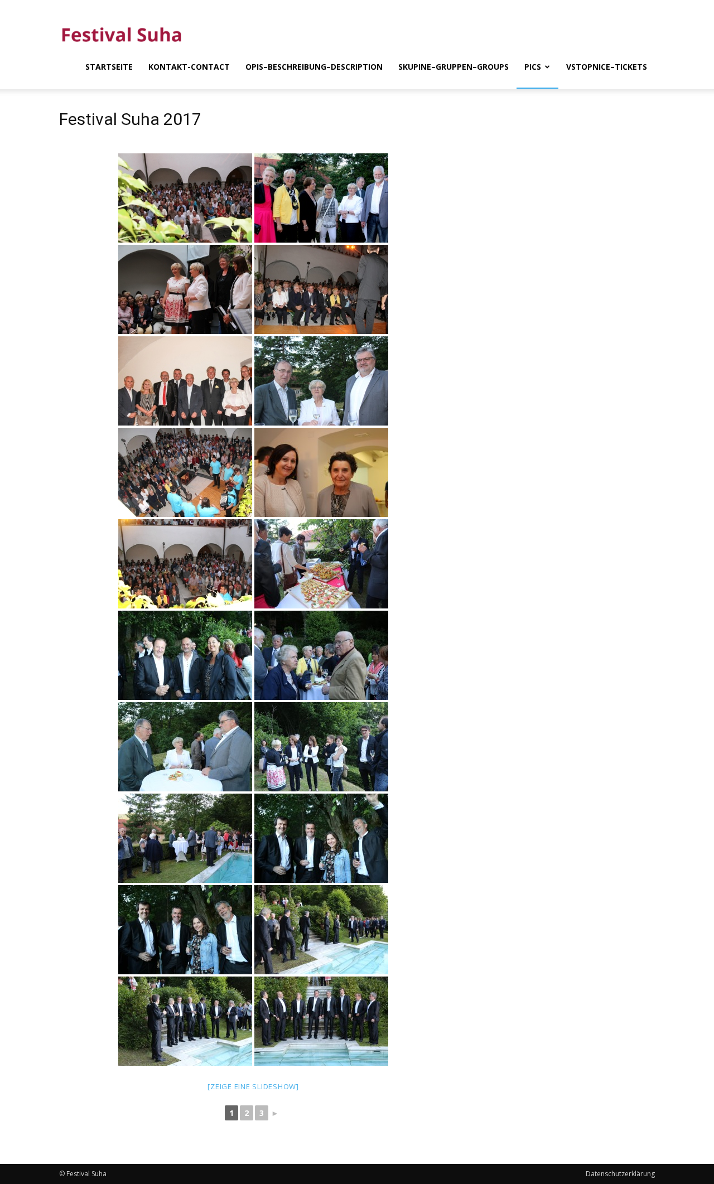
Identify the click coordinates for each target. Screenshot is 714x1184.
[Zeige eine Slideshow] (253, 1086)
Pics (532, 66)
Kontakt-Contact (189, 66)
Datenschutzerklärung (620, 1173)
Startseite (109, 66)
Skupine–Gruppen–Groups (453, 66)
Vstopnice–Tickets (606, 66)
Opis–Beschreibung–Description (314, 66)
